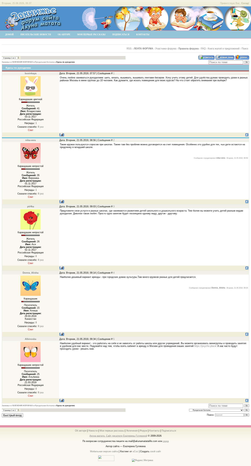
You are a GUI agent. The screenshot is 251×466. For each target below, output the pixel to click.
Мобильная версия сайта (104, 451)
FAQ (203, 48)
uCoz (135, 451)
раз (41, 126)
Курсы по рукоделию (65, 62)
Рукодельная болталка (44, 62)
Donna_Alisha (30, 272)
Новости (93, 430)
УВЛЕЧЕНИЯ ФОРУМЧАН (22, 62)
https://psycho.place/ (205, 346)
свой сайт (155, 451)
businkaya (30, 73)
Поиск (245, 48)
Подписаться (169, 430)
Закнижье (6, 62)
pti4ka (30, 206)
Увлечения (132, 430)
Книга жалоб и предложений (223, 48)
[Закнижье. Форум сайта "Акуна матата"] (33, 29)
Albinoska (30, 339)
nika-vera (30, 140)
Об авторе (80, 430)
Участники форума (165, 48)
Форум (143, 430)
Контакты (154, 430)
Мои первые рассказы (112, 430)
